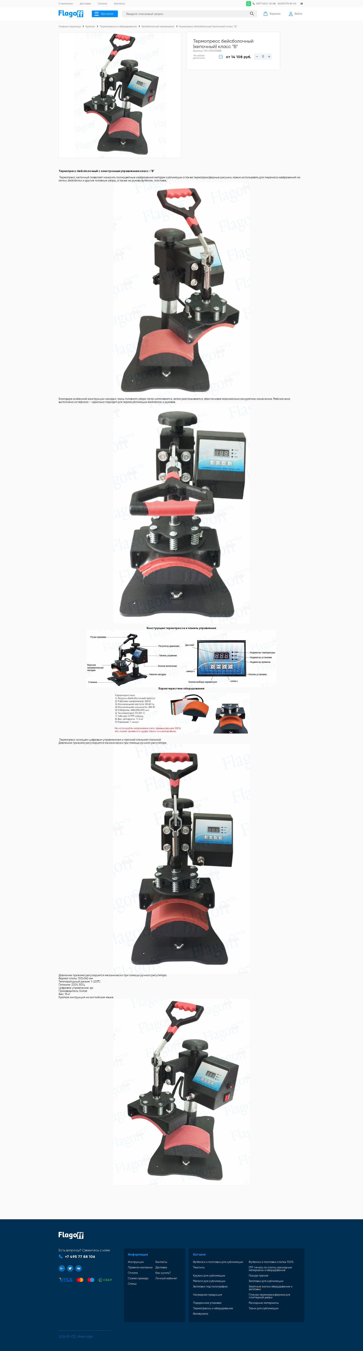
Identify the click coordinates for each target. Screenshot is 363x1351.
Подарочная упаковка (207, 1302)
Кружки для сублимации (209, 1275)
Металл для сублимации (209, 1281)
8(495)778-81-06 (287, 3)
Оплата (133, 1273)
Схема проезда (138, 1278)
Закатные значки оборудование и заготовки (270, 1288)
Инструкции (136, 1262)
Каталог (107, 14)
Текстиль (199, 1267)
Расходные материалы (264, 1302)
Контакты (161, 1262)
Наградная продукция (207, 1294)
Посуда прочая (258, 1275)
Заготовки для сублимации (266, 1281)
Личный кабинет (166, 1278)
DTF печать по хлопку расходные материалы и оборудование (270, 1269)
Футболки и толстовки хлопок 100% (271, 1262)
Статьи (132, 1283)
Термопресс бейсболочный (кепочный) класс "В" (208, 26)
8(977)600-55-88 (265, 3)
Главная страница (70, 26)
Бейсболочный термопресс (158, 26)
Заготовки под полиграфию (210, 1286)
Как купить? (163, 1273)
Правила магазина (140, 1267)
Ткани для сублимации (264, 1308)
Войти (298, 13)
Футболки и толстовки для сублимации (218, 1262)
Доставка (161, 1267)
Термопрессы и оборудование (118, 26)
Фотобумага (200, 1313)
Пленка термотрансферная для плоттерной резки (269, 1296)
